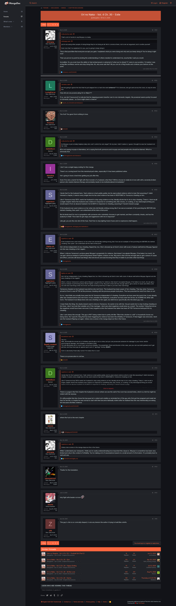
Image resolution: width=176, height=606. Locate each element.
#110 (156, 368)
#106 (155, 189)
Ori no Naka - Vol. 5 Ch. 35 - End (58, 560)
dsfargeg (50, 42)
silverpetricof (50, 478)
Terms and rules (78, 602)
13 (81, 573)
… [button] (50, 24)
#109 (155, 332)
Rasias (154, 573)
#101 (156, 30)
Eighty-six (50, 246)
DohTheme (141, 603)
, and (73, 103)
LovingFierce (50, 92)
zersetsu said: (65, 84)
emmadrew (152, 555)
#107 (155, 234)
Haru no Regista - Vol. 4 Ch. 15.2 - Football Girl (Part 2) (66, 553)
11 (80, 561)
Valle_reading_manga (149, 561)
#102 (155, 80)
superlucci (50, 202)
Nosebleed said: (66, 336)
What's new (8, 21)
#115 (156, 519)
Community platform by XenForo (144, 601)
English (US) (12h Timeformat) (51, 602)
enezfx (50, 505)
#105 (155, 163)
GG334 (50, 426)
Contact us (67, 602)
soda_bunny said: (66, 34)
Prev (44, 24)
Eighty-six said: (66, 273)
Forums (6, 16)
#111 (156, 414)
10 (78, 561)
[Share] (152, 30)
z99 (50, 531)
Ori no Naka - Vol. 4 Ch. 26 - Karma (59, 578)
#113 (156, 466)
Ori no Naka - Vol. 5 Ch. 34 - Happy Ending (61, 566)
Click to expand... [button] (108, 388)
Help (99, 602)
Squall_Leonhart (50, 344)
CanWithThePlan (151, 567)
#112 (156, 440)
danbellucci (50, 149)
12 (79, 573)
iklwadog (50, 175)
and (69, 72)
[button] (13, 21)
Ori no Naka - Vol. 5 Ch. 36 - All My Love (61, 572)
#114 (156, 492)
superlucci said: (66, 238)
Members (7, 26)
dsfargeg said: (65, 41)
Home (6, 11)
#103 (155, 111)
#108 (155, 269)
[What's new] (171, 3)
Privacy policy (90, 602)
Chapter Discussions (68, 555)
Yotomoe (50, 123)
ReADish (153, 580)
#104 (155, 137)
